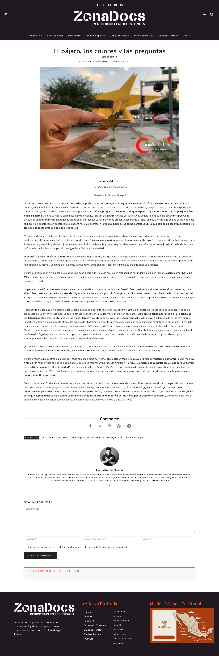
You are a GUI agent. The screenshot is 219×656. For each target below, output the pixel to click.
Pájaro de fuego (134, 437)
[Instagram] (109, 5)
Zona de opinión (109, 56)
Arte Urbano (48, 437)
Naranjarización (115, 437)
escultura (63, 437)
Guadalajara (78, 437)
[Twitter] (103, 5)
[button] (211, 14)
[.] (5, 14)
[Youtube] (115, 5)
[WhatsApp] (119, 426)
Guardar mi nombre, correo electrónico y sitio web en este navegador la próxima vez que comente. (78, 547)
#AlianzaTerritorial (100, 603)
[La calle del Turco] (109, 456)
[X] (100, 426)
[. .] (41, 609)
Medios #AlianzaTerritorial (176, 603)
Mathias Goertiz (95, 437)
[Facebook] (97, 5)
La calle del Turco (98, 62)
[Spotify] (121, 5)
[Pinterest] (109, 426)
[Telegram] (129, 426)
